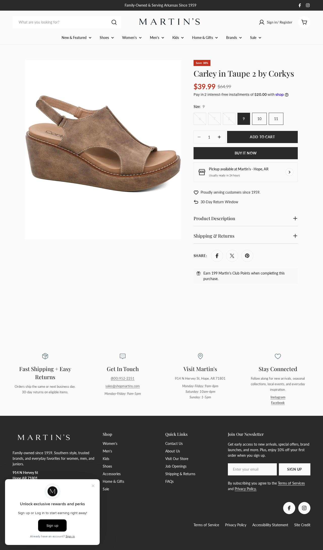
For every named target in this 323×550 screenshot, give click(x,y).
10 (259, 119)
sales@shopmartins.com (122, 386)
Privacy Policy (235, 525)
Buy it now (246, 153)
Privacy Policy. (246, 489)
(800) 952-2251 (122, 378)
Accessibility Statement (270, 525)
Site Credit (302, 525)
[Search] (114, 22)
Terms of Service (206, 525)
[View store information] (289, 172)
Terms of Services (291, 483)
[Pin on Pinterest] (247, 256)
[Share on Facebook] (217, 256)
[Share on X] (232, 256)
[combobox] (67, 22)
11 (276, 119)
